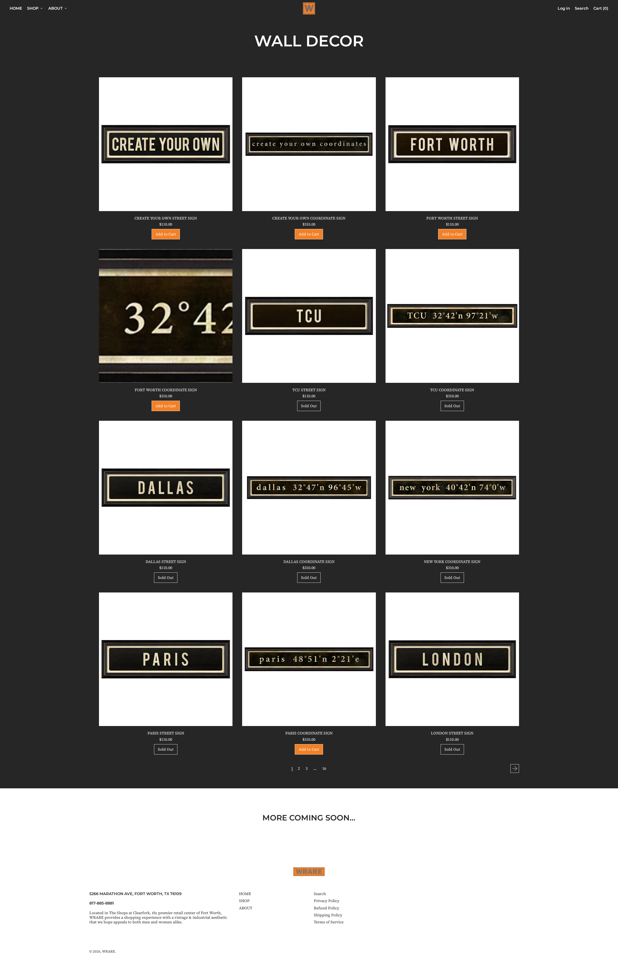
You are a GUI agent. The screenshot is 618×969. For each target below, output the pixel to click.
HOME (16, 8)
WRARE (108, 951)
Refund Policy (326, 908)
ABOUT (245, 908)
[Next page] (514, 768)
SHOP (244, 900)
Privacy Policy (326, 900)
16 (324, 768)
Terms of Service (329, 922)
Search (320, 893)
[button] (581, 8)
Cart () (600, 9)
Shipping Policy (328, 915)
